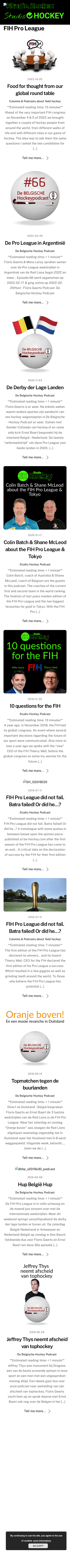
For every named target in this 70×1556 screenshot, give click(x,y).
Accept (38, 1546)
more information (42, 1540)
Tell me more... (33, 158)
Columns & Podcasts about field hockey (35, 101)
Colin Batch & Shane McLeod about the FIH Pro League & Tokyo (35, 549)
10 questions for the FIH (35, 706)
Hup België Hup (35, 1184)
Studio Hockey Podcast (35, 564)
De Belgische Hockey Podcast (35, 251)
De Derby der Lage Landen (34, 387)
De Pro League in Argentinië (35, 243)
